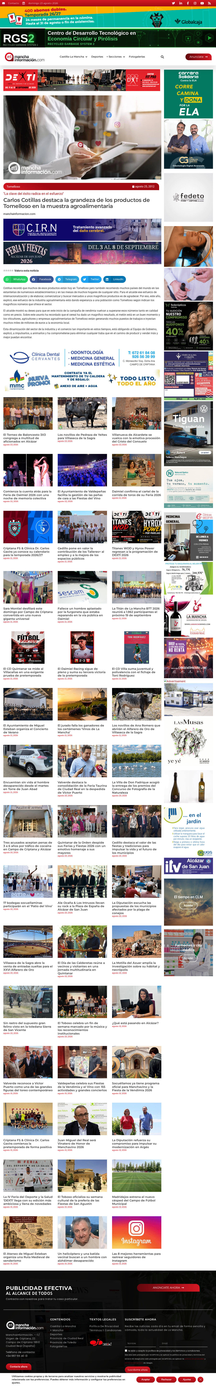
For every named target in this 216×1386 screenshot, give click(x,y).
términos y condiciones (188, 1350)
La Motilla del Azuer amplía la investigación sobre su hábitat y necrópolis (136, 966)
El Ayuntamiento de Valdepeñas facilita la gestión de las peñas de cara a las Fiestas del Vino (82, 495)
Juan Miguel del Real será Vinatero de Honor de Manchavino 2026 (77, 1144)
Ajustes (187, 1379)
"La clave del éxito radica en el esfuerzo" (33, 194)
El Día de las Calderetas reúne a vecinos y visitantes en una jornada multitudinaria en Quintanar (81, 968)
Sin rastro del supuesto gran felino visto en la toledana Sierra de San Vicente (27, 1026)
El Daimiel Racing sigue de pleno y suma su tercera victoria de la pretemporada (81, 672)
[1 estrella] (4, 271)
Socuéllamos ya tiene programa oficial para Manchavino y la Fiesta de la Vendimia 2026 (135, 1087)
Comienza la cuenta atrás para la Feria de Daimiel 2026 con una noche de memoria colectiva (27, 495)
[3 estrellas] (8, 271)
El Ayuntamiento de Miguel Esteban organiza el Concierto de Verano (25, 729)
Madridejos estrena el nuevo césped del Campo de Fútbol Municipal (133, 1200)
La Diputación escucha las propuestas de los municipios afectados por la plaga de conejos (134, 908)
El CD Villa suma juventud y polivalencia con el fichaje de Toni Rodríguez (133, 672)
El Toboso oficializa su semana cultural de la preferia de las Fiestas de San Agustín (80, 1200)
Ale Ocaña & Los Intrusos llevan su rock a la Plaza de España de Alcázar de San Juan (81, 906)
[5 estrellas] (12, 271)
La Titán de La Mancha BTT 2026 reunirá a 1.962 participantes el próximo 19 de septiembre (136, 612)
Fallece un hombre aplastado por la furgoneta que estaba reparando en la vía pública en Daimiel (80, 613)
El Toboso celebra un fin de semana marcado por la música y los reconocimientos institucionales (82, 1028)
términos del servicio (134, 1363)
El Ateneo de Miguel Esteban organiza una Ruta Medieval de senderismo (26, 1257)
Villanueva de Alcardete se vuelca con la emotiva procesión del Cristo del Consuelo (136, 438)
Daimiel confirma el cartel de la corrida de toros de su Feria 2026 (136, 493)
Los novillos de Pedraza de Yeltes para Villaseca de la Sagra (82, 436)
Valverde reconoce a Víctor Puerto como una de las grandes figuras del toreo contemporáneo (28, 1087)
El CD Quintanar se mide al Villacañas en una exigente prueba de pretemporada (23, 672)
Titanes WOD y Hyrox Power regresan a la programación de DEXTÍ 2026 (135, 552)
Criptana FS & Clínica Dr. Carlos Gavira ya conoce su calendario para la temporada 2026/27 (26, 552)
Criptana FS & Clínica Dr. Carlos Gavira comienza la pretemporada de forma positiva (27, 1144)
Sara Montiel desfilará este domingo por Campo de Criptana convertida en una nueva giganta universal (28, 613)
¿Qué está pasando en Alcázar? (135, 1023)
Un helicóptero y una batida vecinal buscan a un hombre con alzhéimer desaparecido (82, 1257)
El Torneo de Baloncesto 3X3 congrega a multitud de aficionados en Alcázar (24, 438)
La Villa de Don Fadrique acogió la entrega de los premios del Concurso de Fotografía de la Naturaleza (135, 787)
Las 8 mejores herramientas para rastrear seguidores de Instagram (136, 1257)
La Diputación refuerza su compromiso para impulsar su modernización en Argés (134, 1144)
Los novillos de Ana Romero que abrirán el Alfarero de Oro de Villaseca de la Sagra (136, 729)
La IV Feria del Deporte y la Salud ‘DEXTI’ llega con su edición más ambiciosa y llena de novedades (28, 1200)
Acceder (188, 905)
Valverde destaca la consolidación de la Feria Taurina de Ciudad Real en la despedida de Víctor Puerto (82, 787)
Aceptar (145, 1379)
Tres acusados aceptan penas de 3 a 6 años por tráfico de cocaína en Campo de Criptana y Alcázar (27, 846)
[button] (74, 57)
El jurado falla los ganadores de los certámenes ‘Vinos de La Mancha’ (81, 729)
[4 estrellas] (10, 271)
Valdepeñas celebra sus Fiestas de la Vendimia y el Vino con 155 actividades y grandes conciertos (82, 1087)
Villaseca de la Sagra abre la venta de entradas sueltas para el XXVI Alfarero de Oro (28, 966)
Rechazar (166, 1379)
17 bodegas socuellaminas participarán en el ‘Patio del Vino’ (27, 904)
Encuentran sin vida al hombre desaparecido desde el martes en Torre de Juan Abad (26, 786)
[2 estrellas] (6, 271)
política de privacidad (159, 1350)
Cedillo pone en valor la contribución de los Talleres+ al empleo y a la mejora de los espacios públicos (81, 553)
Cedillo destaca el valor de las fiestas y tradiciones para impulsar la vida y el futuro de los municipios (134, 848)
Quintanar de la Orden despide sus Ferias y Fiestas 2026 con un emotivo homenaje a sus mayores (82, 848)
